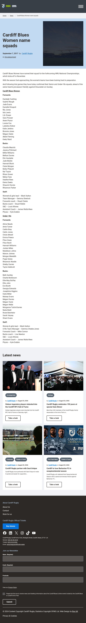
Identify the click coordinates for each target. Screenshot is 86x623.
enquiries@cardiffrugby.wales (16, 544)
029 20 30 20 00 (13, 540)
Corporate (10, 459)
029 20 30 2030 (13, 542)
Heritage (50, 395)
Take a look (14, 419)
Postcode (5, 575)
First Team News (53, 459)
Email (8, 565)
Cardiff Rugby (27, 53)
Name (8, 554)
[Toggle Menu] (80, 6)
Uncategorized (10, 57)
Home (4, 15)
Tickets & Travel (21, 459)
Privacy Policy (12, 587)
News (11, 15)
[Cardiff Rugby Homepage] (9, 6)
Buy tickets (10, 526)
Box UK (75, 611)
